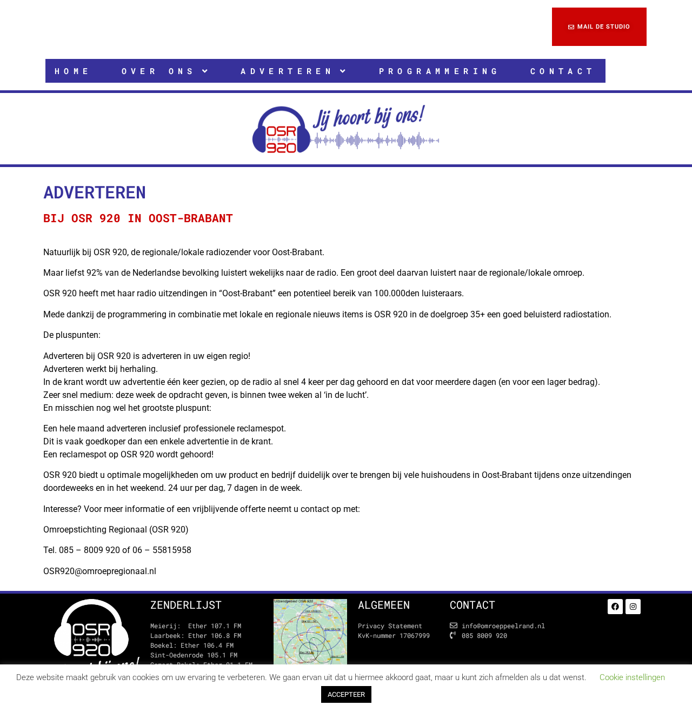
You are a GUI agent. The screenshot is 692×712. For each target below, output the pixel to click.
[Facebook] (615, 606)
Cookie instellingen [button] (632, 677)
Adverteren (288, 70)
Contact (563, 70)
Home (73, 70)
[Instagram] (633, 606)
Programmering (440, 70)
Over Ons (159, 70)
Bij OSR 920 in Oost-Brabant (138, 217)
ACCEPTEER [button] (346, 694)
